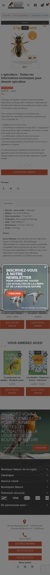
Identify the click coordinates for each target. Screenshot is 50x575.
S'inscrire (15, 293)
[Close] (45, 267)
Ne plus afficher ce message (34, 308)
